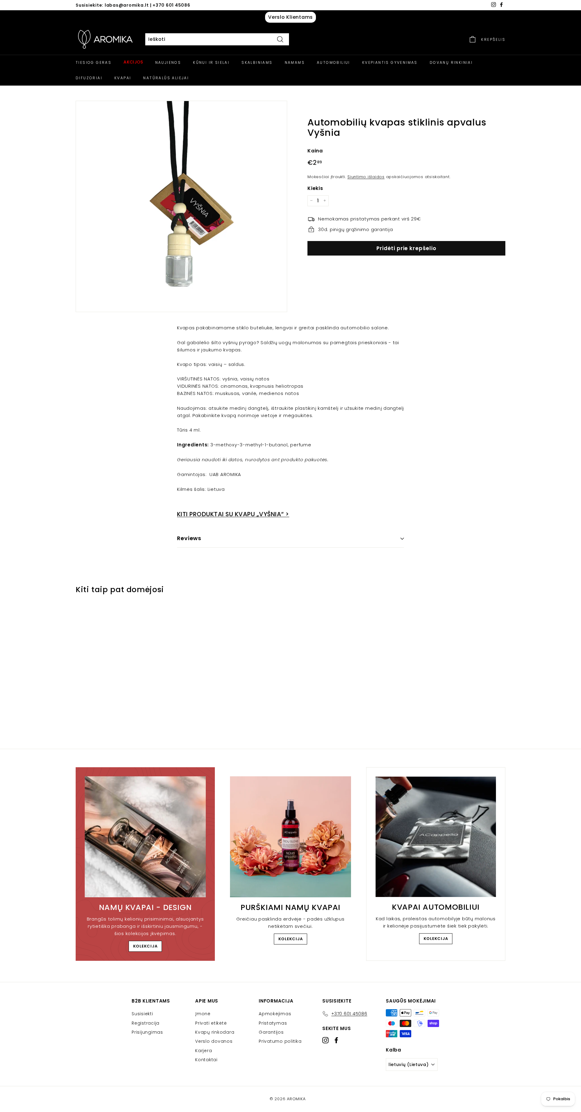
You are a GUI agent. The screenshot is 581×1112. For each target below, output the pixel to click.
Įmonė (203, 1014)
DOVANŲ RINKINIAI (451, 62)
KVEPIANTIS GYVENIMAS (390, 62)
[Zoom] (181, 206)
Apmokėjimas (275, 1014)
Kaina (315, 150)
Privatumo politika (280, 1041)
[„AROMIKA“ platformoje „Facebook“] (336, 1040)
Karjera (203, 1051)
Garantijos (271, 1032)
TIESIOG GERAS (93, 62)
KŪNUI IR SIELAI (211, 62)
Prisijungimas (147, 1032)
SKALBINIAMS (256, 62)
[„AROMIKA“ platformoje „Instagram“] (325, 1040)
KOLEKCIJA (145, 946)
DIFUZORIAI (89, 77)
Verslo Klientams (290, 17)
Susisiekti (142, 1014)
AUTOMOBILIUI (333, 62)
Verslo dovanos (214, 1041)
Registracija (145, 1023)
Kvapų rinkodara (214, 1032)
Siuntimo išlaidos (366, 176)
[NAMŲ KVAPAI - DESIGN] (145, 836)
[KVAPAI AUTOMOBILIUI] (436, 837)
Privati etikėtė (211, 1023)
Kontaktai (206, 1060)
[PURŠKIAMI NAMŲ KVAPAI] (290, 836)
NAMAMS (295, 62)
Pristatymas (273, 1023)
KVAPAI (122, 77)
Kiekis (315, 187)
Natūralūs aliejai (166, 77)
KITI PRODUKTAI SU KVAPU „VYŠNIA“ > (233, 514)
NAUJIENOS (168, 62)
